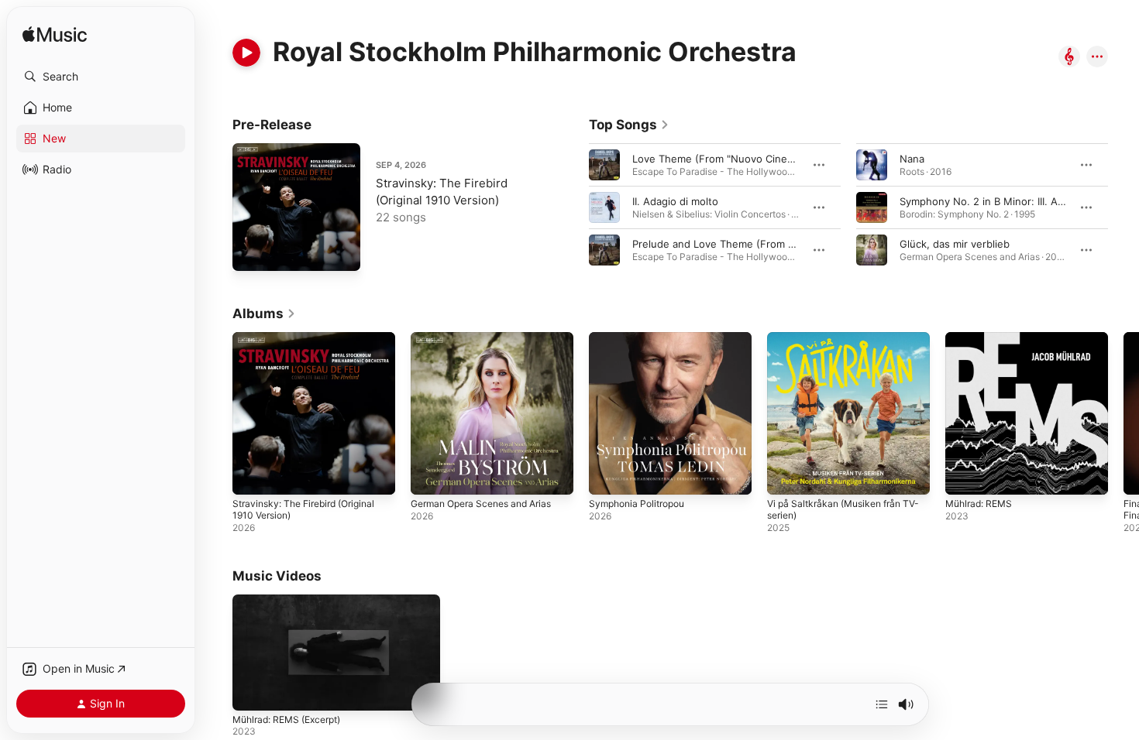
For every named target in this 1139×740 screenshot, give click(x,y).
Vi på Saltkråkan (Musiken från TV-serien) (840, 344)
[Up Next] (881, 704)
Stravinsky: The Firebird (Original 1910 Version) (311, 344)
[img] (54, 35)
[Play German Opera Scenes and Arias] (430, 475)
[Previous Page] (573, 207)
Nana (912, 158)
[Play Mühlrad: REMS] (964, 475)
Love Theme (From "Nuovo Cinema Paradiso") (742, 158)
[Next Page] (1123, 207)
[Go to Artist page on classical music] (1069, 58)
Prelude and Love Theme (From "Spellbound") (743, 244)
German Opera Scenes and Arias (489, 338)
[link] (629, 124)
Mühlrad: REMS (982, 338)
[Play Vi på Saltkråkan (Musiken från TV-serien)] (786, 475)
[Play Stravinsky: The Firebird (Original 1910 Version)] (251, 251)
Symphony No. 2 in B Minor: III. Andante (996, 201)
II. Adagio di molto (675, 201)
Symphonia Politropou (641, 338)
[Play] (246, 53)
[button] (100, 76)
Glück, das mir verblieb (955, 244)
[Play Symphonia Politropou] (608, 475)
